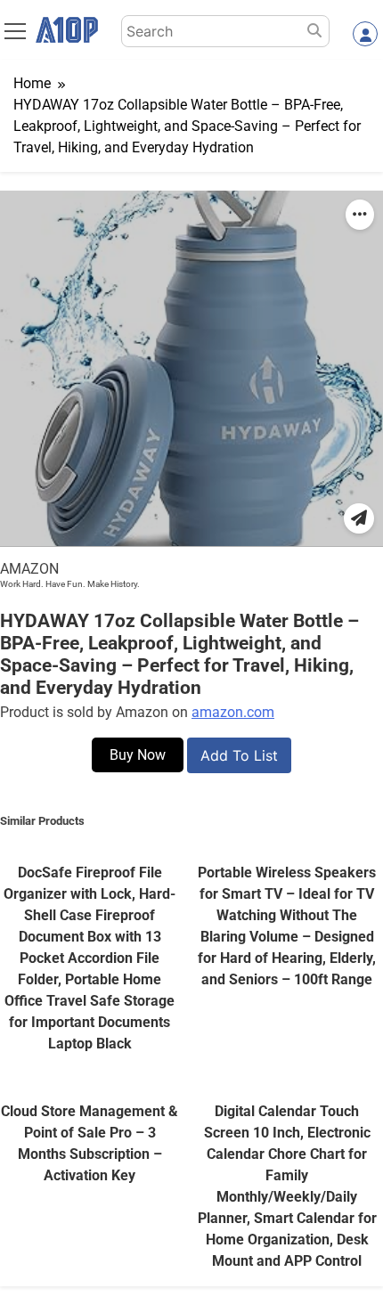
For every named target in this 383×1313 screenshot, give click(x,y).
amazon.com (233, 712)
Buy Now (138, 754)
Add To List (239, 755)
